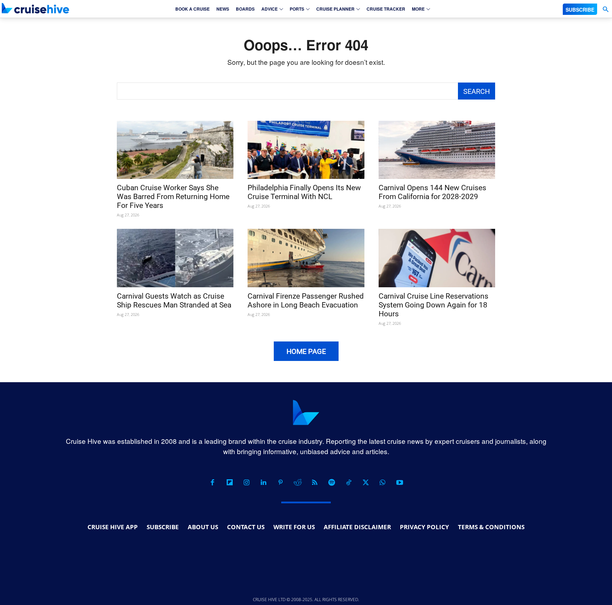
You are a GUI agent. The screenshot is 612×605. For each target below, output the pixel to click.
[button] (605, 9)
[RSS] (314, 482)
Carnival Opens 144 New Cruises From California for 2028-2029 (432, 192)
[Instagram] (246, 482)
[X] (365, 482)
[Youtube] (399, 482)
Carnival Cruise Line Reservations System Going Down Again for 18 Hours (433, 305)
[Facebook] (212, 482)
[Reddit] (297, 482)
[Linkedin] (263, 482)
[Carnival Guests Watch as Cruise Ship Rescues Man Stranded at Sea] (175, 258)
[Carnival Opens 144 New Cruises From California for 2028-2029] (437, 150)
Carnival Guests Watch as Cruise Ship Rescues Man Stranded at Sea (174, 300)
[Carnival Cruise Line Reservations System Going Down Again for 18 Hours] (437, 258)
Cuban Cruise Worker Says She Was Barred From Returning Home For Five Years (173, 196)
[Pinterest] (280, 482)
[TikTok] (348, 482)
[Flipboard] (229, 482)
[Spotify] (331, 482)
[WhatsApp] (382, 482)
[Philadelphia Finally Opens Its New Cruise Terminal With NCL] (306, 150)
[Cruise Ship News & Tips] (35, 7)
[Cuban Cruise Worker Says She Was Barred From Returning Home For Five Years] (175, 150)
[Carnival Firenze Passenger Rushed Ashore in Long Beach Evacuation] (306, 258)
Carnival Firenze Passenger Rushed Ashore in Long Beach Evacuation (306, 300)
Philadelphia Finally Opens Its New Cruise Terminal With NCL (304, 192)
